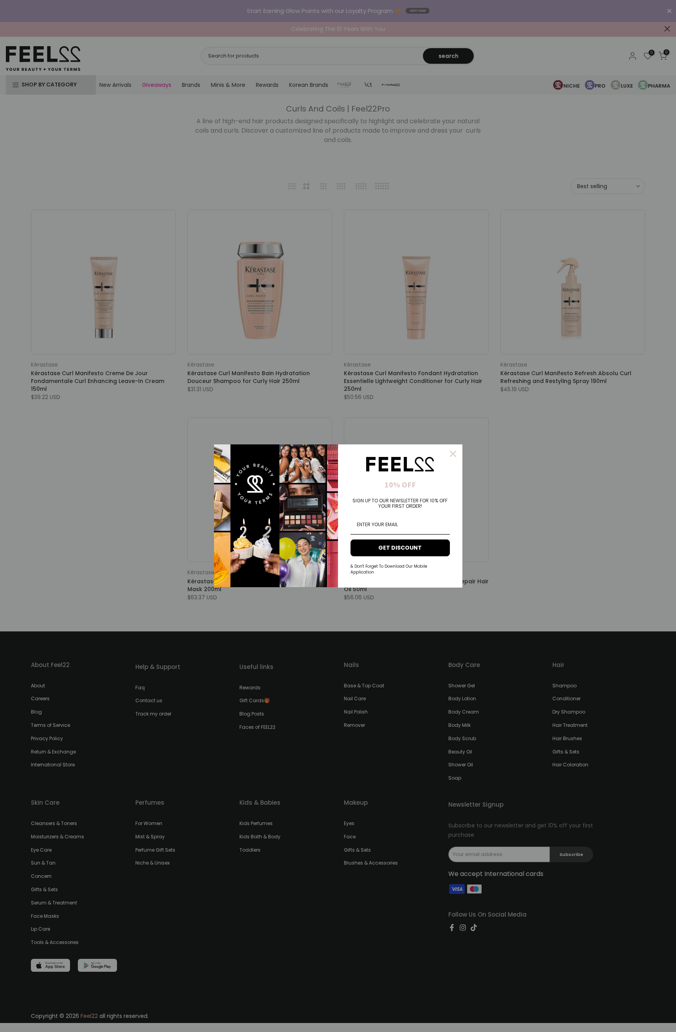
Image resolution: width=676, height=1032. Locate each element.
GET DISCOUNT (400, 548)
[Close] (453, 453)
